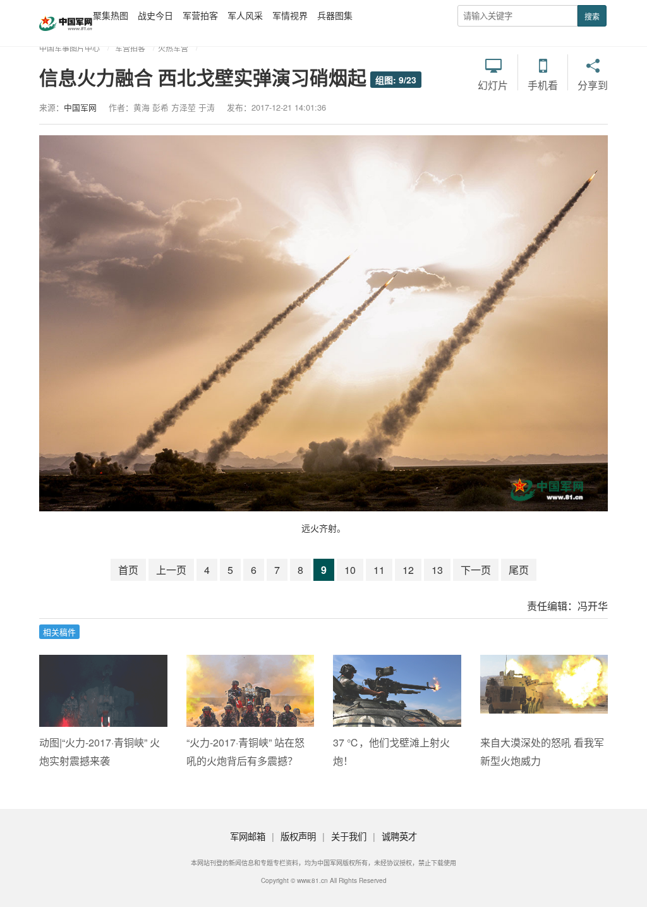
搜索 (592, 16)
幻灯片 (493, 85)
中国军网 (80, 107)
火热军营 (173, 47)
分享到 (592, 85)
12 (408, 570)
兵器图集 (335, 15)
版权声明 (298, 836)
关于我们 (348, 836)
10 (350, 570)
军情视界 (290, 15)
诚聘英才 (399, 836)
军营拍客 (200, 15)
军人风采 (245, 15)
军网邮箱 (247, 836)
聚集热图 (110, 15)
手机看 (543, 85)
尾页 (519, 570)
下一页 (476, 570)
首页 (128, 570)
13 (437, 570)
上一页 (171, 570)
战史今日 (155, 15)
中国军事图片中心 (69, 47)
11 (379, 570)
